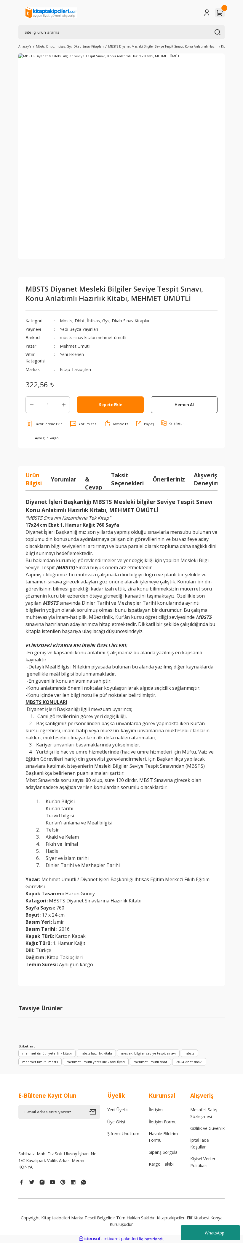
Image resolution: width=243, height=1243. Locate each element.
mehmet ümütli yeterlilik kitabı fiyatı (96, 1062)
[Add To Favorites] (44, 423)
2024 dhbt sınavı (189, 1062)
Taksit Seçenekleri (127, 479)
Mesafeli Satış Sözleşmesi (203, 1113)
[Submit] (94, 1112)
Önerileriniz (169, 479)
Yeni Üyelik (117, 1109)
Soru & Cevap (93, 479)
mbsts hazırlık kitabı (96, 1053)
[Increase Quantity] (64, 405)
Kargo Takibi (161, 1164)
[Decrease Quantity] (32, 405)
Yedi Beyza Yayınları (79, 329)
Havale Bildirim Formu (163, 1137)
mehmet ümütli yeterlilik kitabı (47, 1053)
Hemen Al (184, 404)
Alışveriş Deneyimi (207, 479)
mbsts (189, 1053)
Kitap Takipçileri (75, 369)
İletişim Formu (163, 1122)
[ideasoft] (90, 1239)
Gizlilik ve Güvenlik (207, 1128)
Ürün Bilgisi (33, 479)
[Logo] (51, 12)
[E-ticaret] (120, 1239)
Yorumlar (63, 479)
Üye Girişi (116, 1122)
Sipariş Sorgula (163, 1152)
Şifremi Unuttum (123, 1133)
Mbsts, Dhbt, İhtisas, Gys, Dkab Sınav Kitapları (105, 320)
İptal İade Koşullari (199, 1143)
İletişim (156, 1109)
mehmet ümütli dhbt (150, 1062)
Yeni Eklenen (72, 354)
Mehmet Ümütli (75, 346)
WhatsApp (214, 1233)
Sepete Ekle (110, 404)
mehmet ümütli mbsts (40, 1062)
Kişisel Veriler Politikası (202, 1162)
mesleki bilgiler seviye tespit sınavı (148, 1053)
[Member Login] (207, 12)
